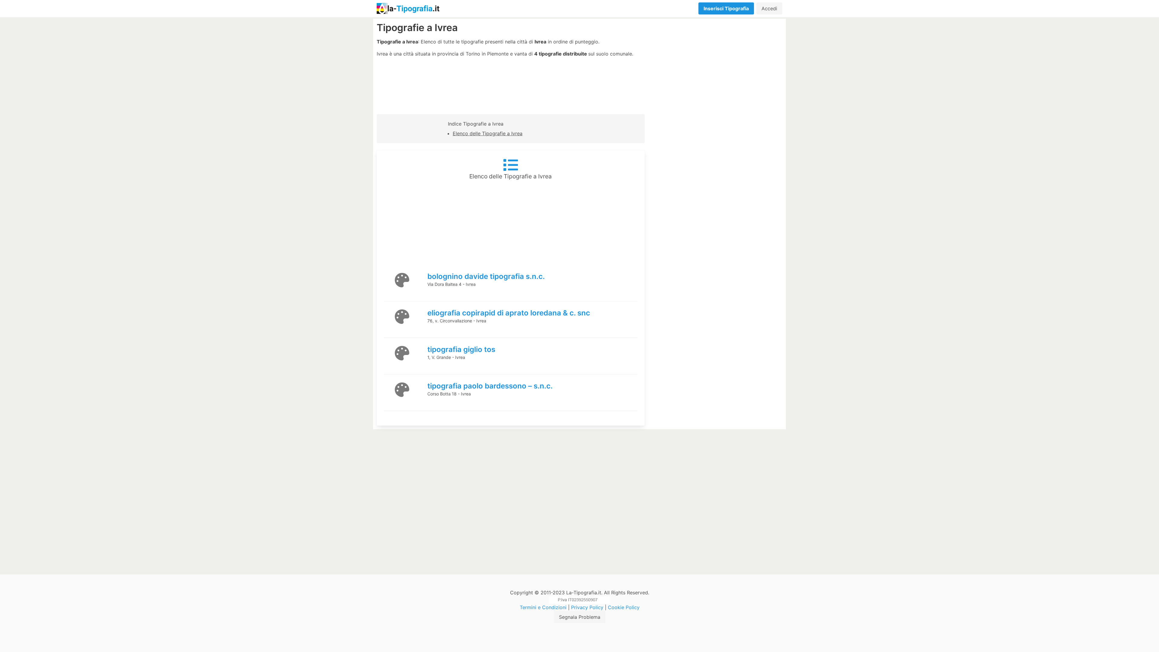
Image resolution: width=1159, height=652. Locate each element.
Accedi (769, 8)
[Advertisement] (717, 64)
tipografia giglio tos (461, 349)
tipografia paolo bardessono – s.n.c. (490, 386)
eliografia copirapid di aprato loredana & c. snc (508, 312)
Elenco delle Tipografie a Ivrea (487, 133)
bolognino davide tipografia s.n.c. (486, 276)
